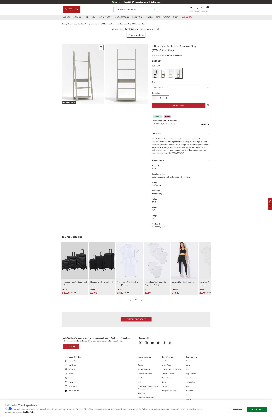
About (140, 361)
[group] (69, 291)
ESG (139, 382)
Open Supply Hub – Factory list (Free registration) (148, 387)
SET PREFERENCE (236, 409)
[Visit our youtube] (152, 343)
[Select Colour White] (170, 73)
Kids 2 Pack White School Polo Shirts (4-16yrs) (128, 283)
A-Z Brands (189, 391)
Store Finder (72, 361)
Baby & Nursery (191, 374)
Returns (70, 378)
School (188, 386)
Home (64, 24)
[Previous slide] (130, 299)
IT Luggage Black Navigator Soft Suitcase (101, 283)
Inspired (188, 399)
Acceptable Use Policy (169, 391)
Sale (187, 395)
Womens (189, 361)
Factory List (141, 393)
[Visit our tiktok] (164, 343)
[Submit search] (155, 9)
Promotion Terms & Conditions (171, 369)
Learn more (205, 124)
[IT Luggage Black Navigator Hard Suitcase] (74, 260)
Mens (188, 365)
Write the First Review (173, 55)
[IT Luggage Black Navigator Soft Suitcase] (102, 260)
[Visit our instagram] (146, 343)
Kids (187, 369)
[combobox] (181, 87)
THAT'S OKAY (257, 409)
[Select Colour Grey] (178, 73)
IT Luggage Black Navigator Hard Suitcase (74, 283)
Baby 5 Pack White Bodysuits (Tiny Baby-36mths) (155, 283)
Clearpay (165, 386)
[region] (136, 408)
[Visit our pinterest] (170, 343)
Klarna (164, 382)
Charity (140, 378)
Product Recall (72, 386)
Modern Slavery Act (144, 369)
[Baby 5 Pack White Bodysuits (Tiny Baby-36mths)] (157, 260)
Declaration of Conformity (146, 397)
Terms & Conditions (168, 374)
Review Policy (166, 365)
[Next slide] (141, 299)
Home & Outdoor (191, 378)
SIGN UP (71, 346)
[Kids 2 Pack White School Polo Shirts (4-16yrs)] (129, 260)
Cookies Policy (29, 412)
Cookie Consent (73, 391)
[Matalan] (72, 9)
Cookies (164, 361)
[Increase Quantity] (166, 98)
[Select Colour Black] (155, 73)
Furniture (81, 24)
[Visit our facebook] (158, 343)
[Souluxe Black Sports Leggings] (184, 260)
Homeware (72, 24)
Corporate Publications (145, 374)
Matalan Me (72, 382)
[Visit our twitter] (140, 343)
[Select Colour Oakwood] (163, 73)
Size (153, 82)
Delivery (70, 374)
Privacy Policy (166, 378)
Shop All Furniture (92, 24)
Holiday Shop (190, 382)
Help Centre (72, 365)
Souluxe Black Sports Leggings (183, 282)
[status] (160, 98)
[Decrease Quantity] (154, 98)
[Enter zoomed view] (101, 47)
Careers (140, 365)
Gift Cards (71, 369)
